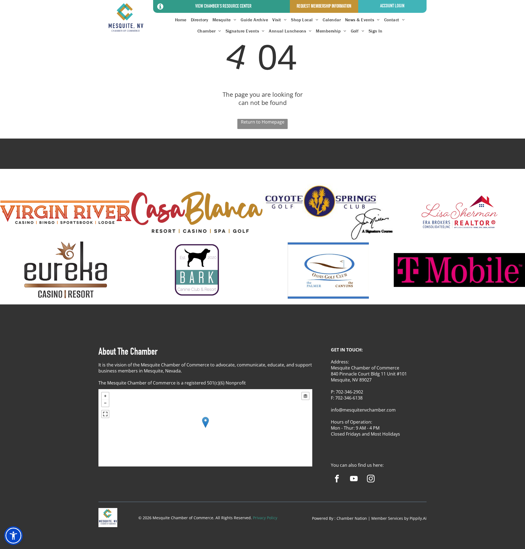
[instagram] (371, 479)
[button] (13, 536)
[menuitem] (181, 19)
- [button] (105, 403)
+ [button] (105, 396)
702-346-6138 (349, 398)
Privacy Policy (265, 517)
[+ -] (205, 427)
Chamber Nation (352, 518)
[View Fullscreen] (105, 414)
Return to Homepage (262, 122)
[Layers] (305, 396)
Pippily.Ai (418, 518)
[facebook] (337, 479)
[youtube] (354, 479)
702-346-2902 (349, 392)
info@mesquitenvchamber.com (363, 410)
